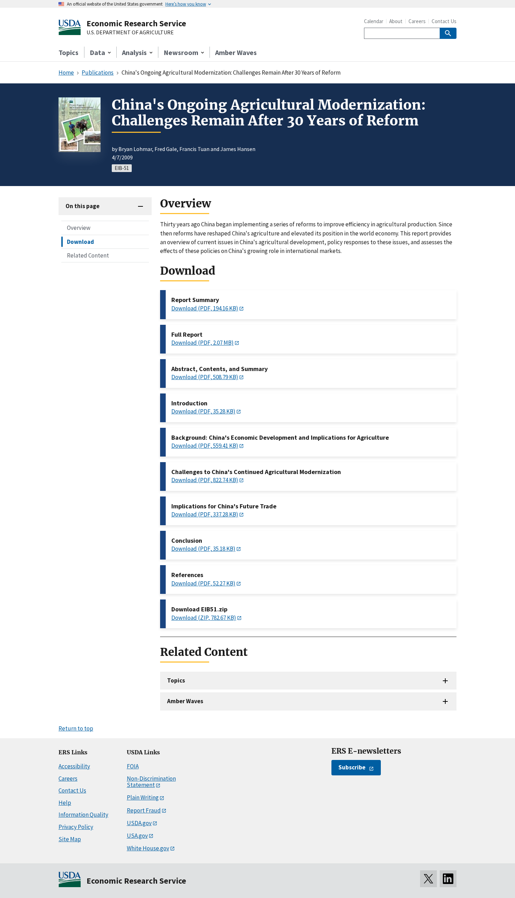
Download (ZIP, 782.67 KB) (203, 618)
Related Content (88, 255)
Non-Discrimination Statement (151, 782)
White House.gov (148, 848)
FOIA (133, 766)
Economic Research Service (136, 23)
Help (65, 803)
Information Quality (83, 814)
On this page (82, 206)
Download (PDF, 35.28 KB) (203, 411)
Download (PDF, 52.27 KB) (203, 583)
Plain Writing (143, 797)
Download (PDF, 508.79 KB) (204, 377)
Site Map (70, 839)
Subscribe (351, 767)
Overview (78, 228)
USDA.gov (139, 823)
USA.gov (137, 835)
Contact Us (444, 21)
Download (80, 241)
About (396, 21)
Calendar (373, 21)
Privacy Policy (76, 827)
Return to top (76, 728)
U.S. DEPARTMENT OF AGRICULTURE (130, 32)
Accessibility (74, 766)
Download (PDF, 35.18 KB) (203, 549)
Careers (417, 21)
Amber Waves (236, 52)
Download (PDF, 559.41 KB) (204, 446)
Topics (68, 52)
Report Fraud (144, 810)
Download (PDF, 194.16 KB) (204, 308)
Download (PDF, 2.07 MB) (202, 343)
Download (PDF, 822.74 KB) (204, 480)
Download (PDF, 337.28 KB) (204, 514)
